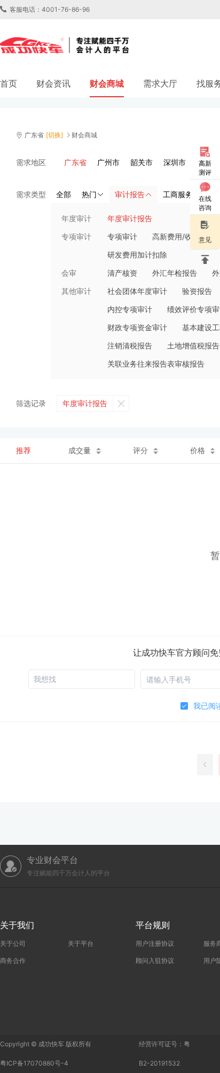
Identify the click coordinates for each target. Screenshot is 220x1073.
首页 (8, 83)
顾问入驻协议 (155, 961)
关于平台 (80, 943)
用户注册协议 (155, 943)
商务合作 (13, 961)
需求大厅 (160, 83)
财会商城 (107, 83)
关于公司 (13, 943)
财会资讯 (53, 83)
